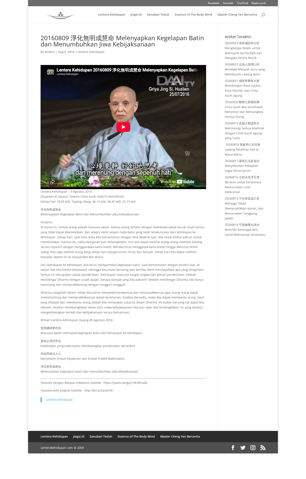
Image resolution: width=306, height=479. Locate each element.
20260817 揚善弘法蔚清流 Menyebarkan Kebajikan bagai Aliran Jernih (242, 166)
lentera (50, 52)
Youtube (228, 3)
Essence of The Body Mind (193, 14)
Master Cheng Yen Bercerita (237, 14)
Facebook (213, 3)
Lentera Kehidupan (111, 14)
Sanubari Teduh (158, 14)
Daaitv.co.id (258, 3)
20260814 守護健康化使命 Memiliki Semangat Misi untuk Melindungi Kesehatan (245, 230)
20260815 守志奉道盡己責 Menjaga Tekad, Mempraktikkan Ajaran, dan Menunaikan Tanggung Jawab (244, 208)
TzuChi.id (242, 3)
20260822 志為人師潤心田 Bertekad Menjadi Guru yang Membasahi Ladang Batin (245, 69)
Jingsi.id (136, 14)
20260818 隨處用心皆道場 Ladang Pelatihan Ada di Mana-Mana (242, 149)
